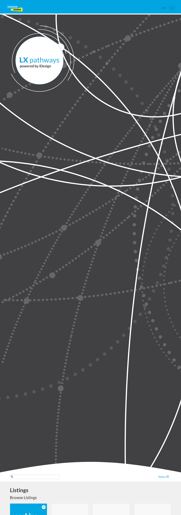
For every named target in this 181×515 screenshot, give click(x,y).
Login (163, 7)
